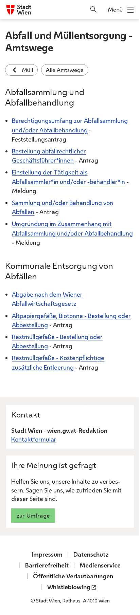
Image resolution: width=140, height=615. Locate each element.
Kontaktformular (33, 439)
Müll (27, 70)
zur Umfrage (33, 515)
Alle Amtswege (65, 70)
